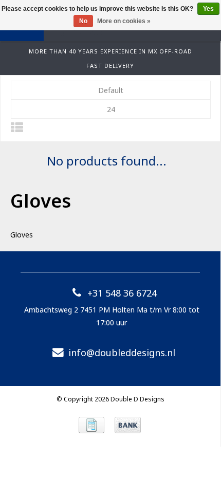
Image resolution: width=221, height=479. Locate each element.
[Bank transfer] (128, 425)
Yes (208, 8)
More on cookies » (124, 21)
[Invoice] (91, 425)
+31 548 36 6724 (122, 293)
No (83, 21)
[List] (17, 127)
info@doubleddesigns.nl (121, 352)
